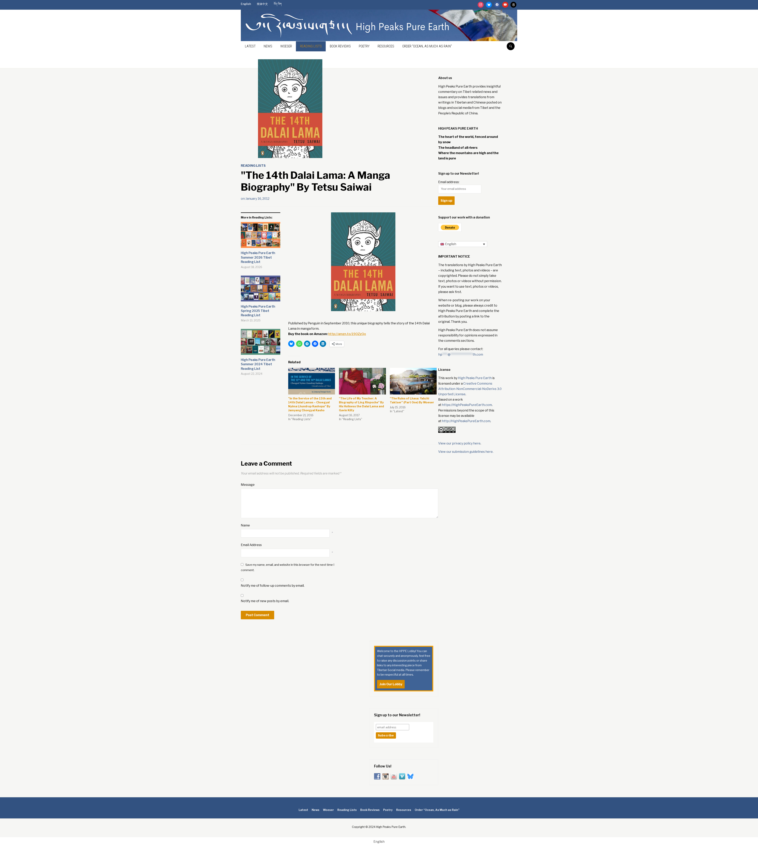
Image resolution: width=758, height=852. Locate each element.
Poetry (364, 46)
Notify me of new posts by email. (265, 601)
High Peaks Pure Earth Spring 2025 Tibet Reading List (258, 311)
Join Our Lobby (390, 684)
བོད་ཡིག (278, 4)
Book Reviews (340, 46)
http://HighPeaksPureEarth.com (466, 421)
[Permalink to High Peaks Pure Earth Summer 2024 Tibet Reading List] (260, 343)
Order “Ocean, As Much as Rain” (427, 46)
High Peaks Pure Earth (475, 378)
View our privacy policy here (459, 443)
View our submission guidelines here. (465, 452)
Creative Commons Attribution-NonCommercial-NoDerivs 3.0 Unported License (470, 389)
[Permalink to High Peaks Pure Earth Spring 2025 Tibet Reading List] (260, 290)
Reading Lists (311, 46)
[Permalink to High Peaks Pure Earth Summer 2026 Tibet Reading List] (260, 236)
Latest (250, 46)
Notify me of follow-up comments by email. (272, 585)
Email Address (251, 545)
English (246, 4)
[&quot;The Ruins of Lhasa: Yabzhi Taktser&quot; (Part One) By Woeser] (413, 381)
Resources (386, 46)
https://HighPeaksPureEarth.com (467, 405)
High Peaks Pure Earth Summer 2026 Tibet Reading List (258, 257)
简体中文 (262, 4)
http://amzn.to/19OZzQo (347, 334)
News (268, 46)
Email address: (448, 182)
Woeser (286, 46)
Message (248, 485)
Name (245, 525)
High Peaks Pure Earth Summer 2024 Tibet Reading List (258, 364)
